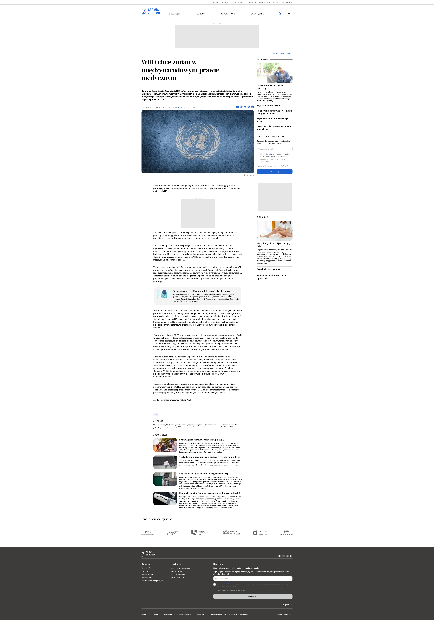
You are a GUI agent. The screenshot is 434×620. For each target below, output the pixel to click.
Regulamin (201, 614)
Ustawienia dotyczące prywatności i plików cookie (229, 614)
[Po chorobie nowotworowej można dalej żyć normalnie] (274, 112)
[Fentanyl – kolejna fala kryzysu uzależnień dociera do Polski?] (197, 500)
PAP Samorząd (251, 2)
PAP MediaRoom (237, 2)
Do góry (285, 605)
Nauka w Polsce (264, 2)
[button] (288, 13)
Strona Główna (279, 53)
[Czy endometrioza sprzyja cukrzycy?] (274, 83)
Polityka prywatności (184, 614)
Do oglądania (258, 13)
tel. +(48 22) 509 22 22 (180, 577)
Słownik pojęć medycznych (152, 581)
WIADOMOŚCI (263, 217)
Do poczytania (228, 13)
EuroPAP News (287, 2)
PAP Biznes (225, 2)
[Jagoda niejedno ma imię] (274, 105)
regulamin (271, 154)
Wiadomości (174, 13)
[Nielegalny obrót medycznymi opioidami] (274, 277)
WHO (155, 414)
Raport (289, 53)
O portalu (155, 614)
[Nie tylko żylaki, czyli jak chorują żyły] (274, 244)
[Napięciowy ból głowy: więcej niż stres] (274, 120)
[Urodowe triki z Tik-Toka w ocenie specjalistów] (274, 127)
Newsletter (168, 614)
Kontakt (144, 614)
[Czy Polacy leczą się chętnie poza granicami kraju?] (197, 480)
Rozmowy (200, 13)
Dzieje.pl (276, 2)
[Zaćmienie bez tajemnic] (274, 270)
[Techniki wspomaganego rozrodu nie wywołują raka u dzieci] (197, 463)
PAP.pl (215, 2)
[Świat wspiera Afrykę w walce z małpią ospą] (197, 445)
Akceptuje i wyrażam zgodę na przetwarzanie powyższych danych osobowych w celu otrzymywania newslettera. (275, 157)
